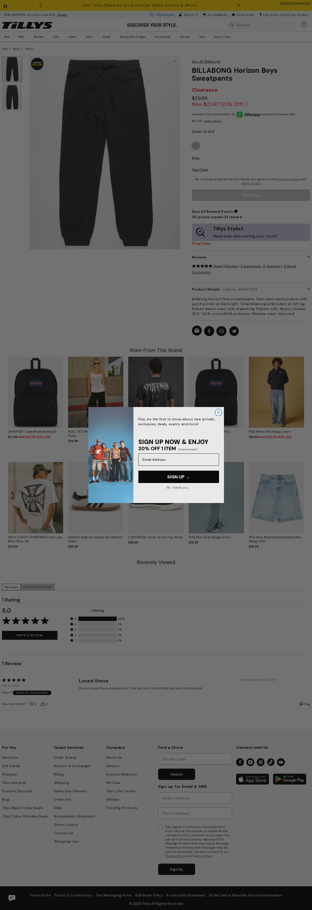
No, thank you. (177, 487)
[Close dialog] (218, 412)
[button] (307, 390)
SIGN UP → (178, 477)
